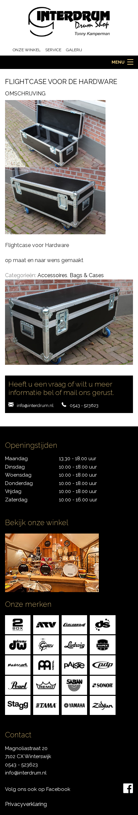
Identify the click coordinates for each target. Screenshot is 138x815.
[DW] (17, 644)
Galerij (74, 50)
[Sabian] (74, 684)
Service (53, 50)
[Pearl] (17, 684)
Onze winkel (27, 50)
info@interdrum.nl (35, 405)
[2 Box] (17, 624)
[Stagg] (17, 705)
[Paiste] (74, 664)
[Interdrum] (69, 21)
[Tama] (46, 705)
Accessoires (52, 275)
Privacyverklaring (26, 804)
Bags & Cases (87, 275)
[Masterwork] (17, 664)
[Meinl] (46, 664)
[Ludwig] (74, 644)
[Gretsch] (46, 644)
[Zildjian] (102, 705)
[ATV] (46, 624)
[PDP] (102, 664)
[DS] (102, 624)
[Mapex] (102, 644)
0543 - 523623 (84, 405)
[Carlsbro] (74, 624)
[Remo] (46, 684)
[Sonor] (102, 684)
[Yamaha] (74, 705)
